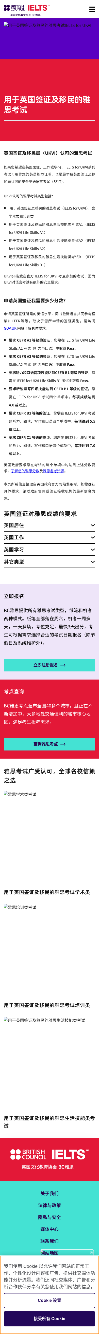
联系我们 (49, 1240)
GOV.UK (10, 328)
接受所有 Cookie (49, 1319)
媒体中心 (49, 1229)
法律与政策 (49, 1205)
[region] (49, 1294)
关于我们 (49, 1193)
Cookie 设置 (49, 1300)
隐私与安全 (49, 1217)
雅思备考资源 (53, 470)
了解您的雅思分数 (25, 470)
